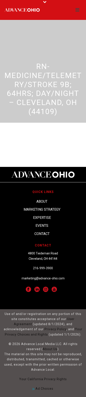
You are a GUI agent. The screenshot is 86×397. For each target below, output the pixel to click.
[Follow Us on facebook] (28, 289)
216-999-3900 (43, 268)
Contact (42, 234)
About (41, 201)
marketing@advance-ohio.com (43, 278)
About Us (50, 349)
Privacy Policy (55, 329)
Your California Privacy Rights (43, 379)
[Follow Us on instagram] (45, 289)
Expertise (42, 218)
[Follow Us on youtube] (54, 289)
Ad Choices (44, 388)
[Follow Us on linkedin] (37, 289)
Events (42, 225)
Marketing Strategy (42, 209)
